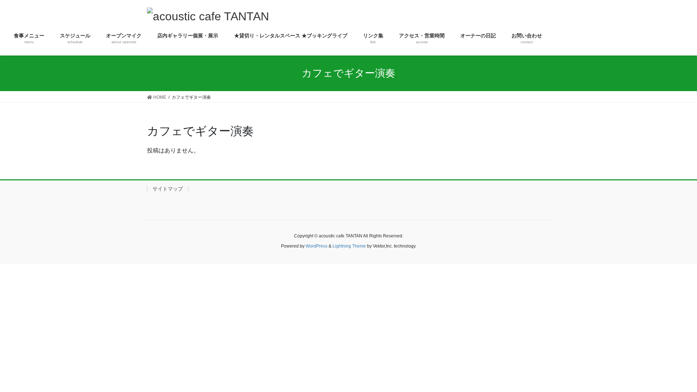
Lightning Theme (349, 246)
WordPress (316, 246)
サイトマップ (167, 189)
